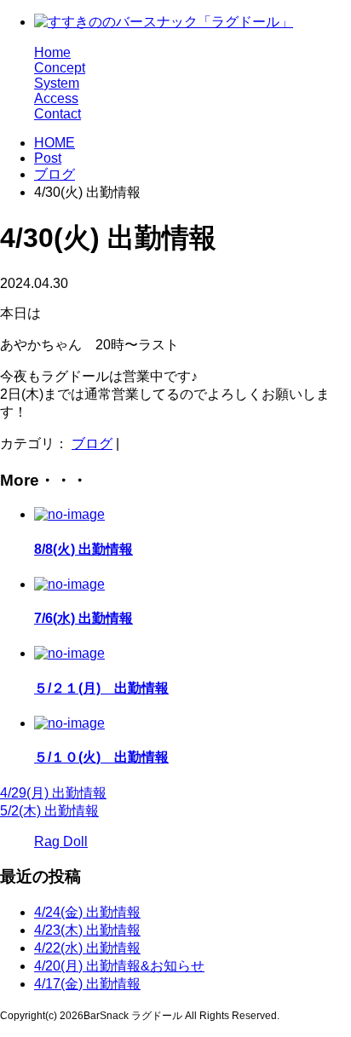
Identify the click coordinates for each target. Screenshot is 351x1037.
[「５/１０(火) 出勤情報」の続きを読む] (69, 723)
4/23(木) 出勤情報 (87, 930)
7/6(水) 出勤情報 (83, 618)
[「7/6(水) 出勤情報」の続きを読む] (69, 584)
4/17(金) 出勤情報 (87, 984)
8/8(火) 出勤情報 (83, 549)
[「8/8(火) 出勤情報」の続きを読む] (69, 514)
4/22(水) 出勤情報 (87, 948)
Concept (59, 67)
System (56, 83)
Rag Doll (61, 841)
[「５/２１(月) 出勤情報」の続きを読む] (69, 653)
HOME (54, 142)
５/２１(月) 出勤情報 (101, 688)
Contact (57, 114)
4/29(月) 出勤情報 (53, 793)
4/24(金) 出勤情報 (87, 912)
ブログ (54, 174)
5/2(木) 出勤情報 (49, 811)
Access (56, 98)
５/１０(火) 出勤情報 (101, 757)
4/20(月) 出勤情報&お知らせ (119, 966)
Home (52, 52)
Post (47, 158)
